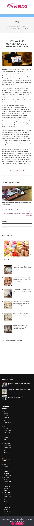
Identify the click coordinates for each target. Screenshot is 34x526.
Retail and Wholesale (17, 38)
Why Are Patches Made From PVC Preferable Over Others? (16, 203)
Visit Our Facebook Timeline (12, 340)
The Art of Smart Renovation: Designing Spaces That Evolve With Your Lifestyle (7, 509)
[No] (32, 521)
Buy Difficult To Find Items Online (11, 209)
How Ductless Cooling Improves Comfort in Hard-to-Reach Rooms (7, 470)
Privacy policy (19, 523)
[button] (17, 16)
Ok (13, 523)
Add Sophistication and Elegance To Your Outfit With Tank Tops (17, 214)
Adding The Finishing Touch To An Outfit (19, 389)
